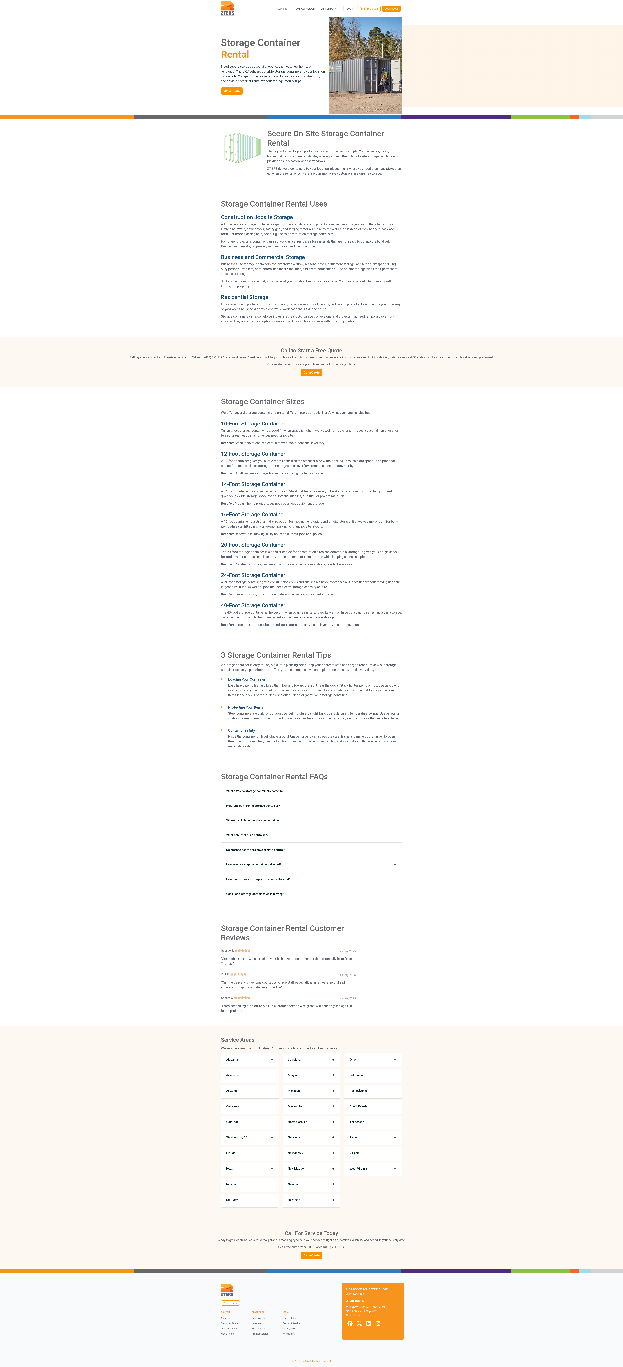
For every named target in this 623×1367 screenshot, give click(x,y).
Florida (230, 1153)
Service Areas (259, 1328)
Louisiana (294, 1059)
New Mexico (296, 1168)
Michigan (294, 1090)
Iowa (229, 1168)
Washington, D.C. (237, 1137)
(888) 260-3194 (369, 8)
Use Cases (257, 1323)
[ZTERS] (227, 8)
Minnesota (295, 1106)
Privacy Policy (290, 1328)
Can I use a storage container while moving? (255, 894)
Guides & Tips (259, 1318)
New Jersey (295, 1153)
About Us (225, 1318)
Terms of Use (289, 1318)
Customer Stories (230, 1323)
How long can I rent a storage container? (253, 805)
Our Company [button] (328, 8)
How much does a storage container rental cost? (258, 879)
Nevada (293, 1184)
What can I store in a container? (247, 835)
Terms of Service (291, 1323)
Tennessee (357, 1122)
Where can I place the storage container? (253, 820)
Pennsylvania (358, 1090)
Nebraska (294, 1137)
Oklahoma (356, 1075)
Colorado (232, 1122)
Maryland (294, 1075)
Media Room (227, 1333)
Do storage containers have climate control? (255, 849)
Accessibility (289, 1333)
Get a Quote (391, 8)
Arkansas (232, 1075)
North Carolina (297, 1122)
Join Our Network (305, 8)
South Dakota (359, 1106)
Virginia (355, 1153)
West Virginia (358, 1168)
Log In (350, 8)
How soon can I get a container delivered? (253, 864)
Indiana (231, 1184)
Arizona (231, 1090)
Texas (354, 1137)
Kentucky (232, 1199)
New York (294, 1199)
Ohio (353, 1059)
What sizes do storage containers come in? (254, 791)
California (232, 1106)
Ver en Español (230, 1303)
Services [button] (282, 8)
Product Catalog (260, 1333)
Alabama (232, 1059)
